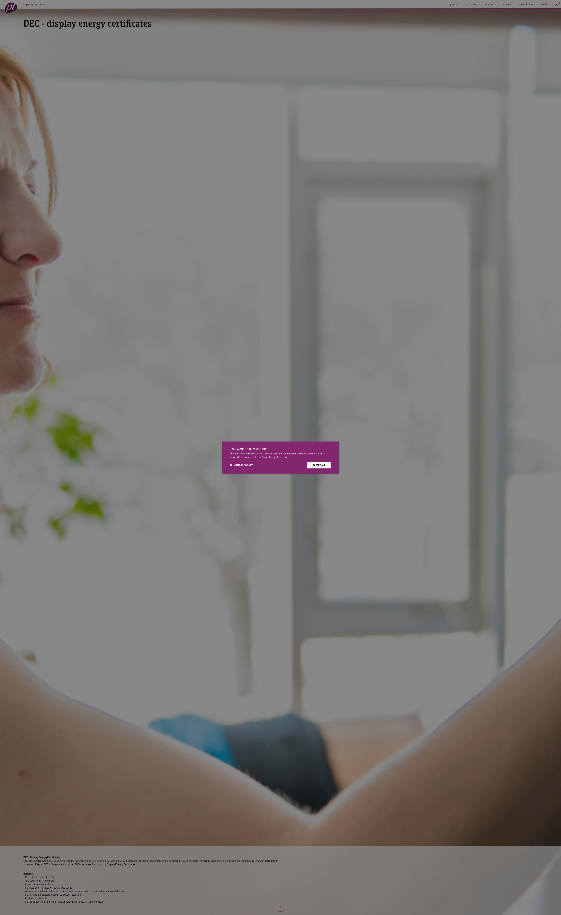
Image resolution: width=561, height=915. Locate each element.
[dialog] (280, 458)
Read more (281, 457)
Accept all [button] (319, 465)
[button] (241, 465)
